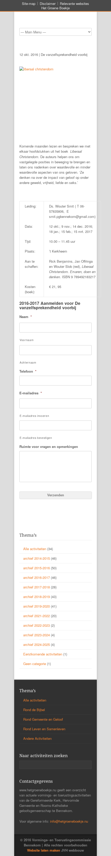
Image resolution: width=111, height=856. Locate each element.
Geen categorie (34, 663)
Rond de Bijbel (34, 709)
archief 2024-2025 (36, 644)
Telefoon (27, 371)
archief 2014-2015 (36, 558)
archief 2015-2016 (36, 567)
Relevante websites (74, 3)
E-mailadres (30, 393)
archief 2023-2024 (36, 634)
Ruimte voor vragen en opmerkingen (48, 447)
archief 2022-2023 (36, 625)
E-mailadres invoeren (34, 416)
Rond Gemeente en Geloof (43, 719)
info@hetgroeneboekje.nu (69, 821)
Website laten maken (43, 850)
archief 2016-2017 (36, 577)
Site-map (28, 3)
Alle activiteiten (34, 548)
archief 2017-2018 (36, 587)
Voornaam (27, 340)
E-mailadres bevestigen (36, 438)
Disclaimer (48, 3)
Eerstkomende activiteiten (42, 654)
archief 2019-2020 (36, 606)
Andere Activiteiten (37, 738)
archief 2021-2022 (36, 615)
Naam (25, 317)
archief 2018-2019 (36, 596)
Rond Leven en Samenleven (44, 728)
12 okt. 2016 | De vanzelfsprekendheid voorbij (53, 54)
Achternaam (28, 362)
